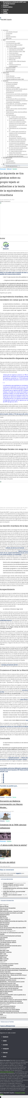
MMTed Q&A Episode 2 (6, 991)
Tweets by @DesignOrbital (7, 1026)
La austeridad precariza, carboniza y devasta (15, 888)
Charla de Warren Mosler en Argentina (11, 973)
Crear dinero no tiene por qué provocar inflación (13, 999)
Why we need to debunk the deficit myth (11, 986)
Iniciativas (5, 81)
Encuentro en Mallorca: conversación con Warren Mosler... (11, 804)
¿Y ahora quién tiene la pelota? (13, 845)
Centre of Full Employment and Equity (10, 936)
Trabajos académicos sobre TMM (15, 79)
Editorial (9, 169)
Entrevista (8, 797)
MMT (4, 40)
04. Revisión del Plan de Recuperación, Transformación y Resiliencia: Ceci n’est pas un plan (17, 138)
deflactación (17, 768)
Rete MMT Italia (4, 950)
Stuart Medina (4, 926)
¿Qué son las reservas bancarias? (9, 988)
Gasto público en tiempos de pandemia (11, 1001)
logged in (18, 873)
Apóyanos (6, 5)
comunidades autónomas (7, 768)
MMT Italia (3, 954)
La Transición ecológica (6, 965)
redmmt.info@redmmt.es (7, 1072)
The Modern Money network (8, 942)
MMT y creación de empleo (7, 1008)
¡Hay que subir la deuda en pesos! (12, 894)
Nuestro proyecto (10, 162)
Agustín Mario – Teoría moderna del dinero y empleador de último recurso (12, 979)
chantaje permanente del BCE (9, 665)
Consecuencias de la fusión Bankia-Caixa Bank (13, 968)
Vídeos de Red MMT (11, 46)
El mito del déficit (7, 862)
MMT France (3, 960)
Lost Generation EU (11, 115)
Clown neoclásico (13, 53)
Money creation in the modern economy (11, 990)
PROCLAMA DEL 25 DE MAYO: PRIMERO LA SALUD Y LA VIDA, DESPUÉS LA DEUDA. (16, 105)
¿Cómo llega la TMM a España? (14, 45)
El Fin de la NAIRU (5, 967)
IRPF (18, 770)
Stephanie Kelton (5, 914)
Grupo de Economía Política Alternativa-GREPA (13, 927)
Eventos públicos (7, 7)
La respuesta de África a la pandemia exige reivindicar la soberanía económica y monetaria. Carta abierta (16, 100)
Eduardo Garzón (4, 924)
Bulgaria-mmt (4, 955)
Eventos (8, 35)
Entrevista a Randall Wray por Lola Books (11, 1003)
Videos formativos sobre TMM (17, 51)
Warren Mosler (4, 906)
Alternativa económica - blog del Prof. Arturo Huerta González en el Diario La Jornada (12, 912)
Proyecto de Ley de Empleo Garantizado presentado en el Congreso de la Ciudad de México (16, 95)
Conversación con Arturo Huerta (9, 963)
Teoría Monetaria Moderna (7, 1006)
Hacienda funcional (5, 770)
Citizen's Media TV (5, 919)
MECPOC (2, 939)
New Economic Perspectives (8, 908)
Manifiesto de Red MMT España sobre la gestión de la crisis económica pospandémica (16, 90)
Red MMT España (7, 157)
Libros (7, 74)
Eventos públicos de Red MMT (17, 48)
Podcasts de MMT (11, 67)
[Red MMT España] (6, 20)
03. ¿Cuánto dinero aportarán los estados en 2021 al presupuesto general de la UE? (17, 133)
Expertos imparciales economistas (9, 1011)
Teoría (14, 797)
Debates (2, 797)
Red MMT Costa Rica (5, 952)
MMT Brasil (3, 957)
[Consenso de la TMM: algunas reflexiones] (5, 819)
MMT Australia (4, 958)
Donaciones (9, 33)
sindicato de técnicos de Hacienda (15, 548)
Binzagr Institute (4, 944)
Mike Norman (4, 918)
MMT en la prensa (10, 69)
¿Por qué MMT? (10, 161)
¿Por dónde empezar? (12, 31)
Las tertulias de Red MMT (15, 54)
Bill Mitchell (3, 916)
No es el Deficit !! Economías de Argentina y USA (13, 921)
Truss (6, 771)
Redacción (6, 249)
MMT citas (8, 38)
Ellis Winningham (5, 923)
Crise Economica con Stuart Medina (10, 1009)
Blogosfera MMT (10, 71)
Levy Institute (4, 937)
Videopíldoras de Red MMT (16, 49)
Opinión (14, 169)
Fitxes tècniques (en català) (13, 77)
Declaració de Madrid (11, 84)
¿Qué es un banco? (8, 883)
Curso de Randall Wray (15, 56)
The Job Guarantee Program (8, 941)
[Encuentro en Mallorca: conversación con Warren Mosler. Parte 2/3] (5, 795)
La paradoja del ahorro (6, 998)
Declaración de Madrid (12, 82)
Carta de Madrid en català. (13, 87)
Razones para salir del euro (16, 156)
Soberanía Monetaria (6, 929)
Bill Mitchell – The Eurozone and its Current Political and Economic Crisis (12, 982)
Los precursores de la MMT (13, 43)
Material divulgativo (11, 36)
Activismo (5, 30)
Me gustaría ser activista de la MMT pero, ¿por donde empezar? (14, 2)
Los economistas (10, 41)
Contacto (8, 159)
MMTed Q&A (12, 59)
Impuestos (14, 770)
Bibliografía (6, 72)
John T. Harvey (4, 909)
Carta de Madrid (10, 85)
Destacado (3, 169)
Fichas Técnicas (10, 76)
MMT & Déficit (4, 993)
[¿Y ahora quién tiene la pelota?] (5, 839)
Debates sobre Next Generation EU (18, 154)
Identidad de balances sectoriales (9, 985)
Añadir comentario (5, 201)
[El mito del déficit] (5, 857)
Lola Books (3, 1017)
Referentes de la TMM (14, 58)
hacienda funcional (13, 757)
